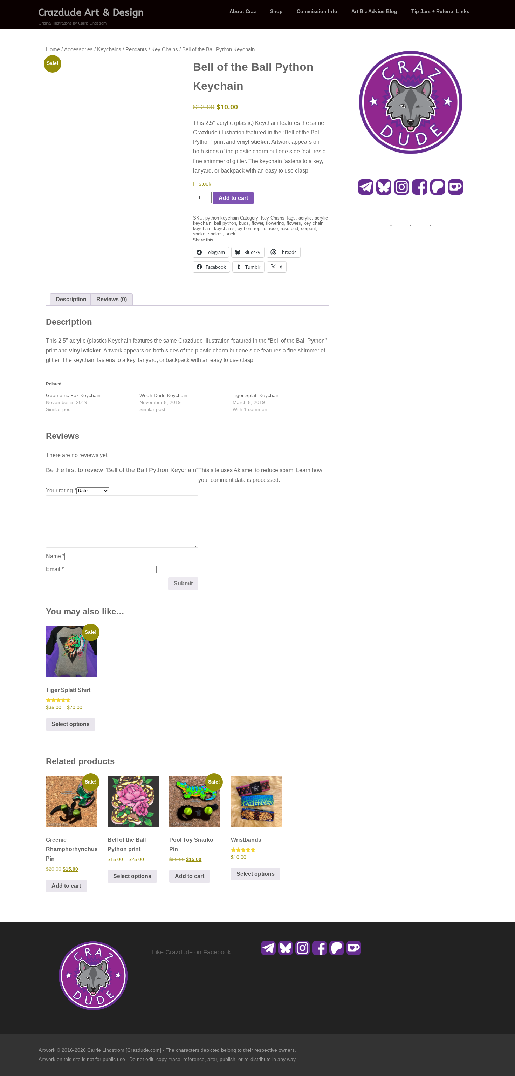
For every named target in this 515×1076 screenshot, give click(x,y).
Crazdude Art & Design (91, 12)
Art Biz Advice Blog (374, 11)
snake (199, 233)
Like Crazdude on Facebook (191, 952)
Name (55, 556)
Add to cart (233, 198)
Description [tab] (71, 299)
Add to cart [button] (66, 886)
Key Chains (164, 49)
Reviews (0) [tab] (111, 299)
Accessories (78, 49)
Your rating (61, 490)
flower (257, 223)
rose (273, 228)
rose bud (289, 228)
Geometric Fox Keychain (73, 395)
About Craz (242, 11)
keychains (224, 228)
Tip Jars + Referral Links (440, 11)
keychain (202, 228)
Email (55, 569)
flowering (275, 223)
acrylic (305, 218)
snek (230, 233)
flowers (294, 223)
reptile (260, 228)
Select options (71, 724)
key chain (313, 223)
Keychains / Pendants (122, 49)
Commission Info (317, 11)
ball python (225, 223)
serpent (308, 228)
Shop (276, 11)
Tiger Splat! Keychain (256, 395)
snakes (215, 233)
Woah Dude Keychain (163, 395)
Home (53, 49)
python (244, 228)
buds (244, 223)
